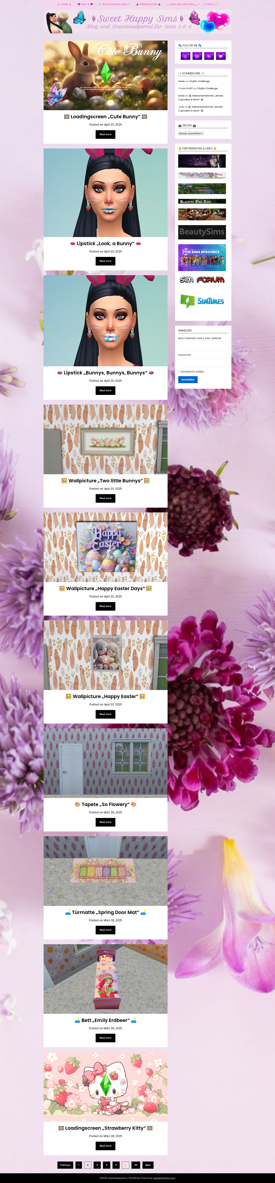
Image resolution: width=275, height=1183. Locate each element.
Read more (105, 134)
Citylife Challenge (199, 81)
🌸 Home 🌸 (64, 4)
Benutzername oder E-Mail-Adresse (199, 338)
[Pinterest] (209, 55)
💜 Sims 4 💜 (85, 4)
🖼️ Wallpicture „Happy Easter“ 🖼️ (105, 696)
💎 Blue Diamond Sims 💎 (114, 4)
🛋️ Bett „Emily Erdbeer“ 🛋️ (105, 1020)
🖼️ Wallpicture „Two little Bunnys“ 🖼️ (105, 480)
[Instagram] (197, 55)
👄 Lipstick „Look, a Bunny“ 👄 (105, 243)
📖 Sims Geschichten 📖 (181, 4)
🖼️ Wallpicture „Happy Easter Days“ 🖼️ (105, 588)
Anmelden (187, 379)
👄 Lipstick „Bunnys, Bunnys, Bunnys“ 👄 (105, 372)
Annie (181, 81)
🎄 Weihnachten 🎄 (148, 4)
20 (135, 1165)
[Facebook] (185, 55)
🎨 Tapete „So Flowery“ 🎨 (106, 804)
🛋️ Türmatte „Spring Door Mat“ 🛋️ (105, 912)
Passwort (184, 355)
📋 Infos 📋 (210, 4)
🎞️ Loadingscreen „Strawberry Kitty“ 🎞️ (105, 1128)
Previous (65, 1165)
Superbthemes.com (164, 1178)
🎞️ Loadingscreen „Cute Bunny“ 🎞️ (105, 116)
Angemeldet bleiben (192, 371)
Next (148, 1165)
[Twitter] (220, 55)
